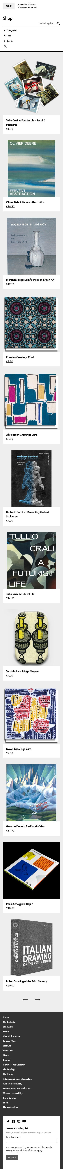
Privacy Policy (12, 1150)
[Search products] (58, 23)
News (6, 1055)
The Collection (9, 1022)
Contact (6, 1060)
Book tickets (12, 1107)
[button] (9, 6)
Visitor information (11, 1036)
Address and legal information (17, 1079)
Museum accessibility (13, 1093)
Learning (7, 1045)
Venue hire (8, 1050)
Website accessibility (12, 1083)
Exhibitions (8, 1026)
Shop (5, 1102)
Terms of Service (29, 1150)
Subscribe (12, 1157)
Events (6, 1031)
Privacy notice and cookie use (17, 1088)
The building (9, 1069)
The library (8, 1074)
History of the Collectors (14, 1064)
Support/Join (9, 1041)
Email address (13, 1137)
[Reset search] (5, 46)
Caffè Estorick (9, 1098)
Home (6, 1017)
